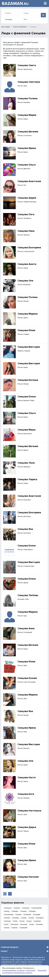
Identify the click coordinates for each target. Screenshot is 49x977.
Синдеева (37, 921)
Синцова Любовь (28, 595)
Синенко (7, 918)
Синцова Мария (27, 115)
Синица (6, 911)
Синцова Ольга (27, 164)
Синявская (27, 914)
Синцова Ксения (27, 678)
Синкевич (14, 911)
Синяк (6, 924)
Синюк (31, 924)
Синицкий (36, 914)
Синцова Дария (27, 197)
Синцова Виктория (29, 346)
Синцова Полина (27, 98)
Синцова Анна (26, 628)
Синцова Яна (25, 529)
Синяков (18, 914)
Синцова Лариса (27, 479)
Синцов (31, 918)
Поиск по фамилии (20, 27)
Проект (4, 951)
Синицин (23, 911)
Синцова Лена (26, 462)
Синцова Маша (26, 429)
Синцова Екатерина (29, 247)
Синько (29, 921)
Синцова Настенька (29, 810)
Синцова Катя (26, 794)
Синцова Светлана (29, 81)
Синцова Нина (26, 230)
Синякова (15, 918)
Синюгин (14, 928)
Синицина (25, 908)
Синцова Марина (28, 313)
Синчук (21, 921)
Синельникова (36, 908)
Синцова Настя (27, 777)
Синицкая (32, 911)
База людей (5, 27)
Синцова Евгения (28, 131)
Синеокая (23, 924)
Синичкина (40, 918)
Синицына (7, 908)
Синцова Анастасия (29, 181)
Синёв (15, 921)
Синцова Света (27, 65)
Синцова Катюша (28, 380)
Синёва (23, 918)
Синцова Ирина (27, 148)
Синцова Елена (27, 396)
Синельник (14, 924)
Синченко (7, 921)
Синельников (8, 914)
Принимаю (42, 970)
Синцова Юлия (26, 330)
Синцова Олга (26, 214)
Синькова (39, 924)
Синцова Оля (25, 280)
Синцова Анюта (27, 264)
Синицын (16, 908)
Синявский (23, 928)
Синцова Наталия (28, 876)
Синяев (6, 928)
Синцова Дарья (27, 827)
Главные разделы (9, 947)
